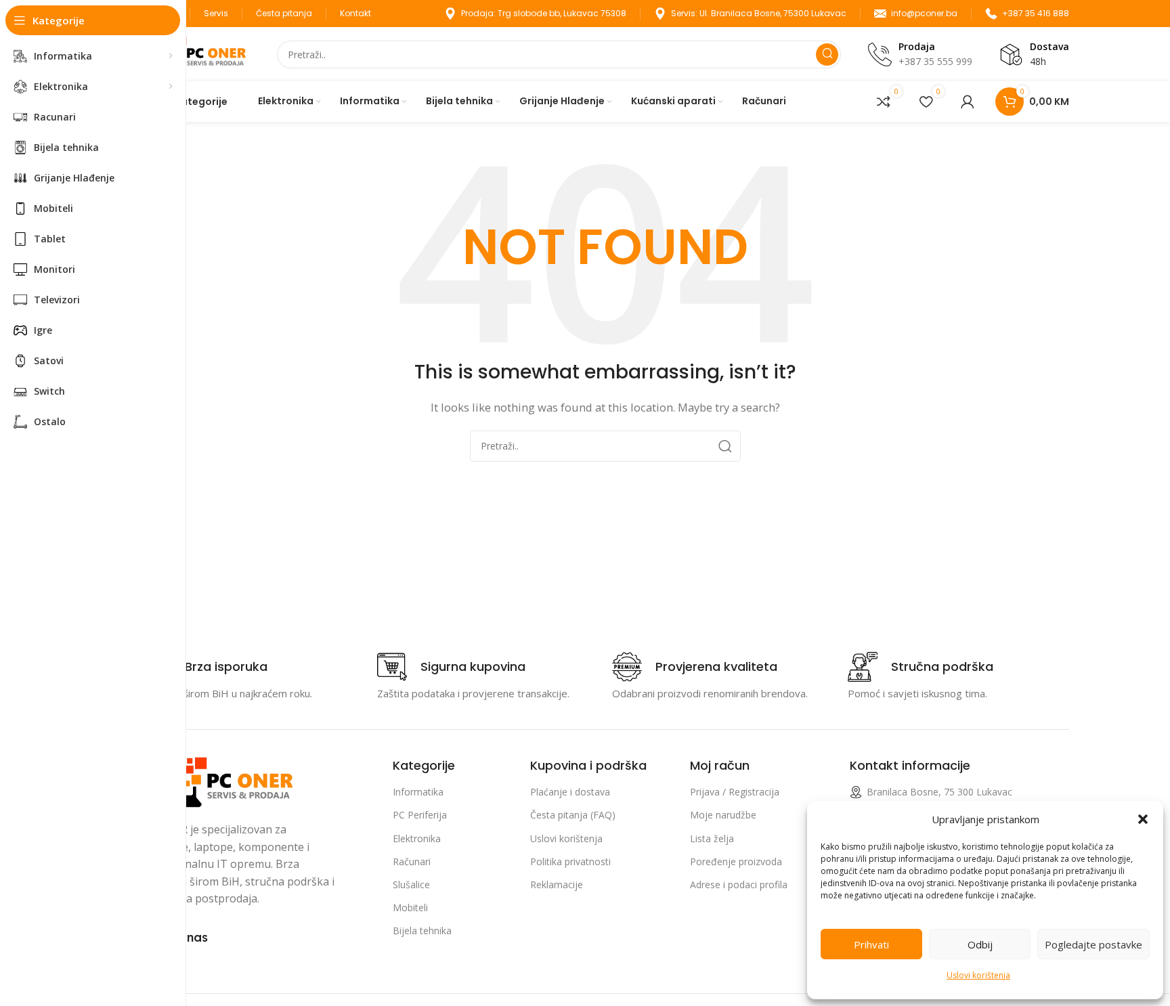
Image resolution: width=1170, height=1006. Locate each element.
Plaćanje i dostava (570, 791)
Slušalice (411, 884)
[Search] (827, 54)
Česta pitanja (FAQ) (572, 814)
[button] (1143, 819)
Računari (412, 861)
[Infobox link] (204, 667)
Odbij (980, 944)
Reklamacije (556, 884)
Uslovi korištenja (978, 975)
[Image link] (220, 781)
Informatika (418, 791)
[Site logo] (196, 53)
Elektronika (417, 838)
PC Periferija (420, 814)
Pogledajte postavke (1093, 944)
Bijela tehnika (422, 930)
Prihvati (871, 944)
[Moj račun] (968, 101)
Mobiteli (410, 907)
